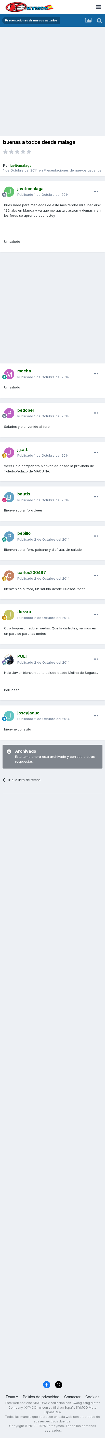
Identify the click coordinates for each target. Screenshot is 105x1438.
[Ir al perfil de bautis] (9, 497)
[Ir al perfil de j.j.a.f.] (9, 452)
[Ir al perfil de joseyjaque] (9, 716)
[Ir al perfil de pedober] (9, 413)
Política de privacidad (41, 1397)
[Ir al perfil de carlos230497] (9, 575)
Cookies (92, 1397)
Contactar (72, 1397)
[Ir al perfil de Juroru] (9, 615)
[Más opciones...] (96, 192)
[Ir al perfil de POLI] (9, 659)
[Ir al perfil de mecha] (9, 374)
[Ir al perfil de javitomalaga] (9, 192)
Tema (11, 1397)
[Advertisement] (52, 82)
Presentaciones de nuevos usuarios (72, 170)
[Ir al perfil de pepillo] (9, 536)
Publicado (43, 194)
